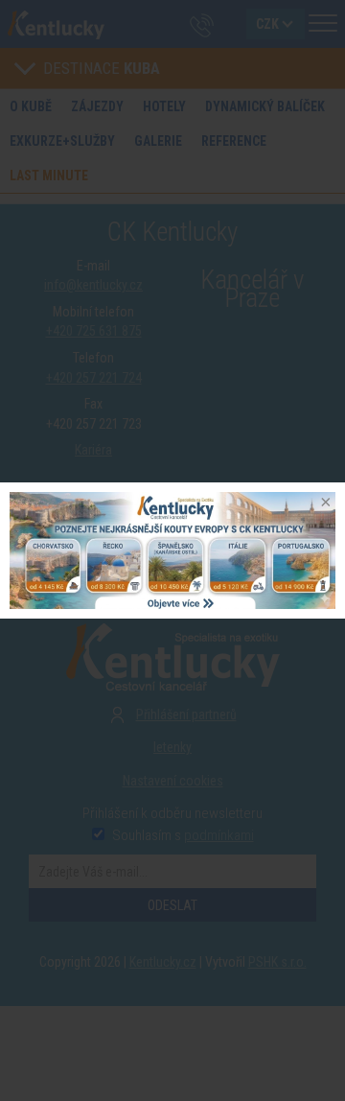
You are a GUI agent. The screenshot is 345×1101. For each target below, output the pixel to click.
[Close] (324, 503)
